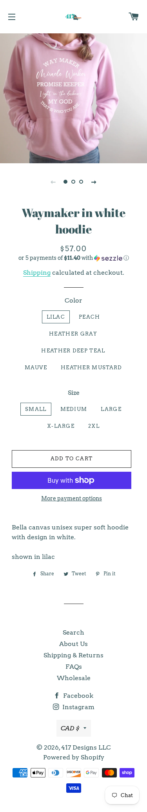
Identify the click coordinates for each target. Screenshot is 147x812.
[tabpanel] (73, 97)
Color (73, 300)
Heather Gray (73, 334)
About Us (73, 644)
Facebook (77, 695)
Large (111, 409)
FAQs (73, 666)
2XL (94, 426)
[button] (73, 258)
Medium (73, 409)
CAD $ (70, 728)
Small (36, 409)
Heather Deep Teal (73, 351)
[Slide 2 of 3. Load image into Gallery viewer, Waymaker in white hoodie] (74, 182)
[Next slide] (94, 181)
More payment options (71, 498)
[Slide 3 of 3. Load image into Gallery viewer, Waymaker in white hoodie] (81, 182)
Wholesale (74, 678)
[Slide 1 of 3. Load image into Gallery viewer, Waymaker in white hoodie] (66, 182)
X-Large (60, 426)
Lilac (56, 317)
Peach (89, 317)
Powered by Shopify (73, 757)
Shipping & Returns (73, 655)
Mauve (36, 367)
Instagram (77, 707)
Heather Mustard (91, 367)
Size (74, 392)
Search (73, 632)
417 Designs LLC (86, 747)
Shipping (37, 272)
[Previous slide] (53, 181)
